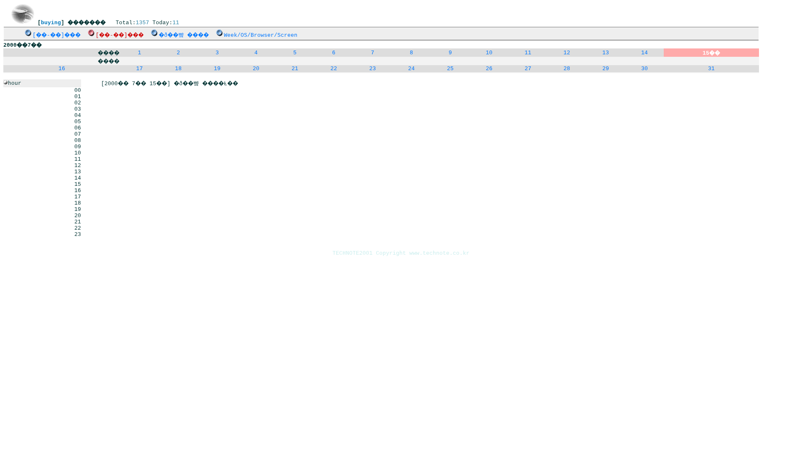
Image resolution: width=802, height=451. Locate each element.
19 (217, 69)
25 (450, 69)
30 (644, 69)
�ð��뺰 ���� (184, 35)
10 (489, 53)
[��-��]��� (57, 35)
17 (139, 69)
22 (333, 69)
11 (528, 53)
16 (61, 69)
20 (256, 69)
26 (489, 69)
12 (566, 53)
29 (605, 69)
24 (411, 69)
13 (605, 53)
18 (178, 69)
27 (528, 69)
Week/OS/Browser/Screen (260, 35)
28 (566, 69)
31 (711, 69)
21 (295, 69)
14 (644, 53)
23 (372, 69)
